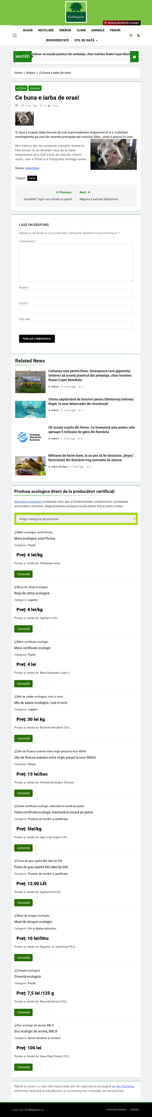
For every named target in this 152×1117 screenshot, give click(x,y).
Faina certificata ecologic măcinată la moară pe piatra (53, 812)
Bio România (125, 1086)
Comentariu (27, 241)
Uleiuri (32, 764)
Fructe (32, 545)
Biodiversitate (57, 40)
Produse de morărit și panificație (48, 819)
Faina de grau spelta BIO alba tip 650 (41, 867)
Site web (24, 319)
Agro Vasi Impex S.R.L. (54, 837)
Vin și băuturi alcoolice (42, 928)
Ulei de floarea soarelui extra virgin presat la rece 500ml (55, 757)
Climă (81, 30)
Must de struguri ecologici (33, 922)
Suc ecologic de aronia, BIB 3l (35, 1031)
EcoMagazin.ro (34, 1109)
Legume (33, 600)
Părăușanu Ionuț (50, 563)
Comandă (23, 574)
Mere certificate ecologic (32, 648)
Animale (97, 30)
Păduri (115, 30)
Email (24, 303)
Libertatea (32, 168)
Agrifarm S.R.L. (49, 618)
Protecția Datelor (117, 1109)
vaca (32, 178)
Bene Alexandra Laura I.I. (55, 672)
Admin (55, 386)
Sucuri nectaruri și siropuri (44, 1038)
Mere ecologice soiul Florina (34, 538)
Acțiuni (21, 88)
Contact (134, 1109)
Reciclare (46, 30)
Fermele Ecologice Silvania (57, 782)
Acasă (28, 30)
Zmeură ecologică (27, 976)
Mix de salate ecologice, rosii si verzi (40, 703)
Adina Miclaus (59, 466)
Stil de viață (84, 40)
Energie (65, 30)
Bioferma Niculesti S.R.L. (55, 727)
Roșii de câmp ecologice (32, 593)
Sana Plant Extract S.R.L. (55, 1056)
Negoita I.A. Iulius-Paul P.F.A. (57, 946)
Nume (24, 287)
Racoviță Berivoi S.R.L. (54, 1001)
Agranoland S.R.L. (51, 892)
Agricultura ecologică (28, 501)
